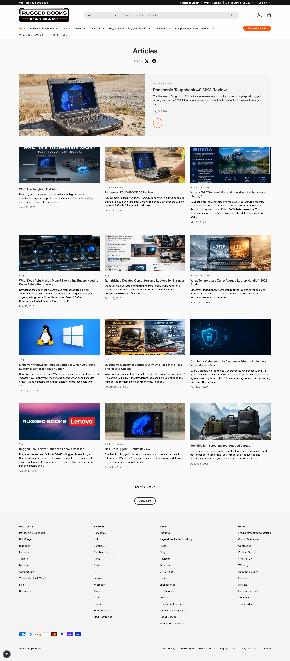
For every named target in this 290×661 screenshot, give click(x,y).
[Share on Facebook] (154, 61)
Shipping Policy (227, 649)
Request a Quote (248, 571)
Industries (244, 597)
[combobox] (161, 15)
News (22, 444)
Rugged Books (34, 649)
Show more (145, 500)
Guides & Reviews (162, 83)
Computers (161, 28)
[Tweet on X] (146, 61)
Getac (78, 28)
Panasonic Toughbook (42, 28)
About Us (165, 532)
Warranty (243, 565)
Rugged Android (137, 28)
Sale (21, 584)
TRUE (56, 35)
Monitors (24, 565)
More (65, 35)
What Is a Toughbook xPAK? (38, 189)
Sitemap (267, 649)
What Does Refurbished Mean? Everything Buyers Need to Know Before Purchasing (58, 282)
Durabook (95, 28)
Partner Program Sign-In (173, 610)
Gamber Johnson (103, 552)
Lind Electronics (103, 616)
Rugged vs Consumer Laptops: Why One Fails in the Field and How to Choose (143, 366)
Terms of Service (207, 649)
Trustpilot (165, 565)
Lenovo (98, 578)
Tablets (23, 558)
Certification (167, 591)
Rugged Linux (116, 28)
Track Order (245, 604)
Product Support (247, 552)
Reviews (165, 558)
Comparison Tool (248, 591)
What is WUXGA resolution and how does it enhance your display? (229, 194)
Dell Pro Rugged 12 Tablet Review (127, 449)
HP (95, 571)
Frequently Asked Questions (254, 532)
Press (163, 545)
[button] (7, 654)
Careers (243, 578)
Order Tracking (212, 2)
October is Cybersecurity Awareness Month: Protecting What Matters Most (228, 363)
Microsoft (99, 584)
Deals (22, 28)
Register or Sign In (189, 2)
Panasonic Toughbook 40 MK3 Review (190, 89)
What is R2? (245, 558)
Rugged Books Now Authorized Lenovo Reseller (51, 449)
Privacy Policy (168, 649)
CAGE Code (167, 571)
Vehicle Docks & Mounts (33, 578)
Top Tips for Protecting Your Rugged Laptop (220, 445)
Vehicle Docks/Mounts (31, 35)
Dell (64, 28)
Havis (97, 558)
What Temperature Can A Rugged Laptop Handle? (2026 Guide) (229, 282)
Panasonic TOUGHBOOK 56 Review (129, 192)
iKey (96, 597)
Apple (97, 591)
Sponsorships (167, 584)
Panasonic (100, 532)
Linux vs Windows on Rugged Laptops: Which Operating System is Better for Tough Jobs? (57, 366)
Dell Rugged (26, 539)
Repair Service (168, 616)
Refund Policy (187, 649)
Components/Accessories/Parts (193, 28)
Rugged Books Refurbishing (176, 539)
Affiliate (242, 584)
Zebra (97, 604)
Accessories (26, 571)
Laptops (24, 552)
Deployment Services (172, 604)
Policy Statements (249, 649)
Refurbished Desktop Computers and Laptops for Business (145, 280)
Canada (164, 578)
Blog (21, 275)
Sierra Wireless (102, 610)
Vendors (164, 597)
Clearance (25, 591)
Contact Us (244, 545)
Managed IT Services (172, 623)
